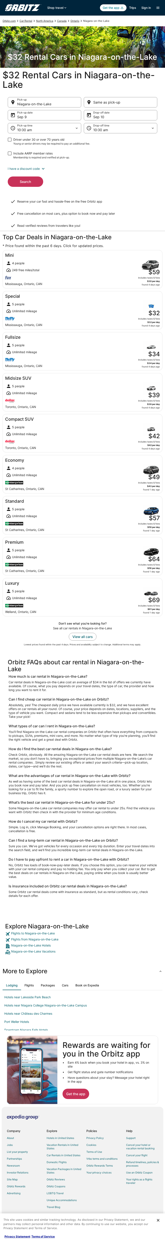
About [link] (10, 1138)
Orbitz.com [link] (9, 20)
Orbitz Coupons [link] (56, 1186)
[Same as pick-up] (120, 102)
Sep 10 (98, 117)
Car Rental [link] (26, 20)
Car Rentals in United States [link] (63, 1155)
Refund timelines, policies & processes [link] (142, 1164)
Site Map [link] (12, 1179)
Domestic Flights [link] (57, 1162)
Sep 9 (22, 117)
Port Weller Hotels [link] (16, 1022)
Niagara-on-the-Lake (34, 104)
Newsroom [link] (13, 1165)
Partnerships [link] (14, 1158)
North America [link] (44, 20)
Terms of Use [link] (94, 1151)
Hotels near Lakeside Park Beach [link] (27, 997)
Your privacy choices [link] (99, 1172)
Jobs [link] (10, 1145)
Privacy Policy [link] (95, 1138)
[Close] (158, 1220)
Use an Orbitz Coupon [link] (139, 1172)
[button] (82, 168)
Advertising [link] (13, 1193)
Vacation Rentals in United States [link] (62, 1146)
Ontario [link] (74, 20)
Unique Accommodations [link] (62, 1200)
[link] (82, 934)
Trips (132, 7)
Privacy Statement (17, 1236)
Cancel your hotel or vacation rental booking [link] (140, 1146)
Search (25, 182)
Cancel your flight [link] (136, 1155)
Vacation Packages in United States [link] (64, 1170)
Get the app (75, 1094)
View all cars (82, 637)
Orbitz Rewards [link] (16, 1186)
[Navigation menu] (157, 8)
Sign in (146, 7)
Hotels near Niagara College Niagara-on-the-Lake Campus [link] (45, 1005)
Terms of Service (43, 1236)
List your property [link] (17, 1151)
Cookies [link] (91, 1145)
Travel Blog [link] (53, 1207)
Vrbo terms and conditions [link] (102, 1158)
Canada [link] (62, 20)
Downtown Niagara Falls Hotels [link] (26, 1030)
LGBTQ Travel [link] (55, 1193)
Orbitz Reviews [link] (56, 1179)
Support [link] (131, 1138)
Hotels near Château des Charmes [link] (28, 1013)
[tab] (12, 985)
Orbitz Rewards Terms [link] (99, 1165)
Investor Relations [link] (17, 1172)
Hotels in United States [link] (60, 1138)
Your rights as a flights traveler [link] (139, 1181)
